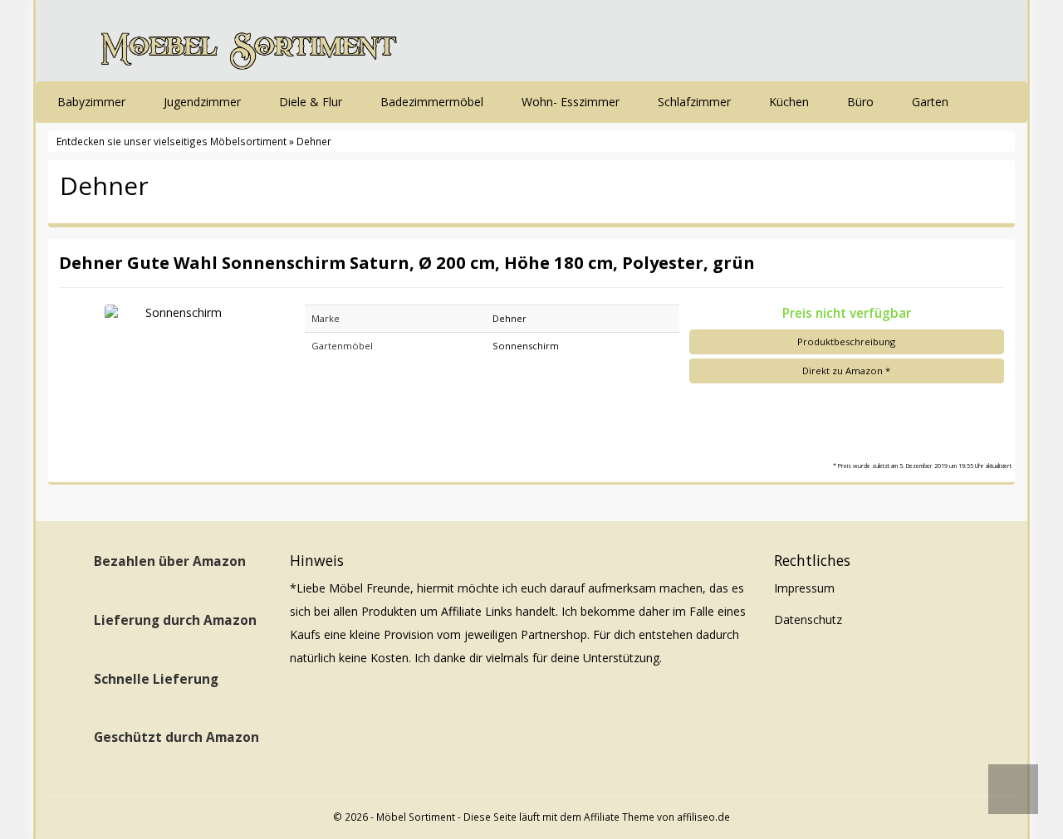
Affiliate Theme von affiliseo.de (657, 816)
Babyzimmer (93, 102)
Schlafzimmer (696, 102)
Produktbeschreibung (846, 341)
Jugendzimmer (204, 102)
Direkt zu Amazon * (846, 370)
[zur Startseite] (249, 45)
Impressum (804, 588)
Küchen (790, 102)
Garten (932, 102)
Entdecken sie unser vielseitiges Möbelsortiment (172, 141)
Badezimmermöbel (433, 102)
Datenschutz (808, 619)
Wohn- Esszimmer (572, 102)
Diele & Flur (312, 102)
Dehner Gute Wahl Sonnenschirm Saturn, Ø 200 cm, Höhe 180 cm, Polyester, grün (407, 262)
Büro (862, 102)
